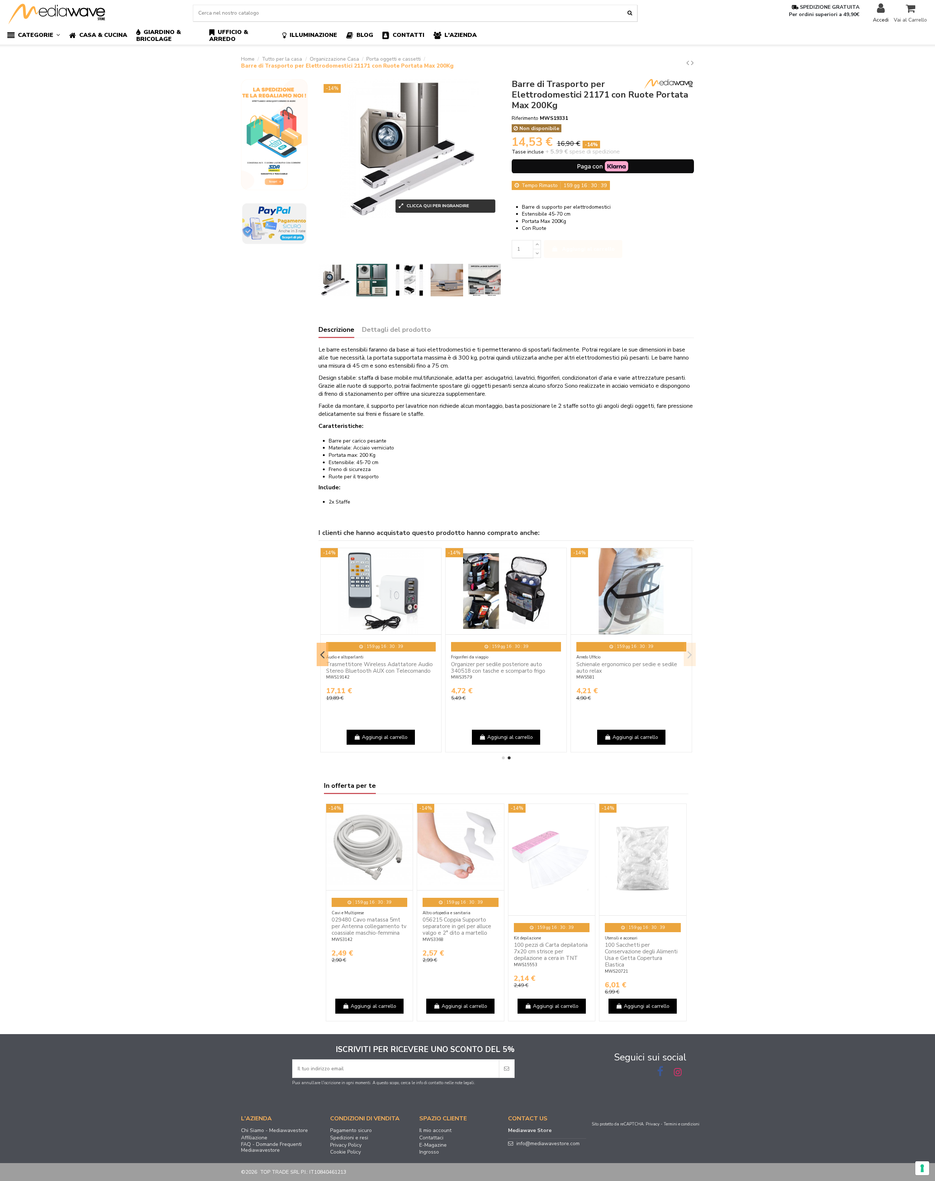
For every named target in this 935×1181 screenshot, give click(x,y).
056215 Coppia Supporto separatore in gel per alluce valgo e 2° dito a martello (457, 926)
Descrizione (336, 330)
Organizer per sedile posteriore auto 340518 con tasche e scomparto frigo (498, 668)
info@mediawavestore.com (548, 1143)
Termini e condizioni (681, 1124)
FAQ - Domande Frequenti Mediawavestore (271, 1147)
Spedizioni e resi (349, 1138)
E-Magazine (433, 1145)
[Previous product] (688, 63)
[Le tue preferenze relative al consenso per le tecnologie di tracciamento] (922, 1168)
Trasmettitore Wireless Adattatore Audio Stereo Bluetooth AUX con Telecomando (379, 668)
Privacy (653, 1124)
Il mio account (435, 1130)
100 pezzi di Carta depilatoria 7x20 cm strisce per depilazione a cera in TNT (551, 951)
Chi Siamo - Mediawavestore (274, 1130)
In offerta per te (350, 786)
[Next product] (692, 63)
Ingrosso (429, 1152)
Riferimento (525, 118)
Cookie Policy (345, 1152)
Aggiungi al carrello (588, 249)
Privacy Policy (346, 1145)
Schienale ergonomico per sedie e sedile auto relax (626, 668)
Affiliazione (254, 1138)
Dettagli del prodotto (396, 330)
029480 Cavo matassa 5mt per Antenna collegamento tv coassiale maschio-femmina (369, 926)
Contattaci (431, 1138)
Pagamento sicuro (351, 1130)
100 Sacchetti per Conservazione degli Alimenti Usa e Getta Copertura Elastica (641, 954)
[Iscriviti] (506, 1069)
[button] (38, 35)
